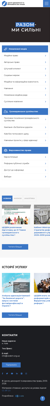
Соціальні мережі (11, 75)
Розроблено (7, 396)
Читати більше (15, 247)
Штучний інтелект (12, 68)
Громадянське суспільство (23, 111)
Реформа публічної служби (16, 163)
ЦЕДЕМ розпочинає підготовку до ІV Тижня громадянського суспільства (14, 231)
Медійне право (11, 55)
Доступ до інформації (14, 170)
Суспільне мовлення (13, 101)
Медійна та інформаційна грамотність (21, 82)
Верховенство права (20, 150)
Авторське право (12, 62)
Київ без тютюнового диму (16, 134)
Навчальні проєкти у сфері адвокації (20, 140)
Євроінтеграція (11, 157)
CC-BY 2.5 (6, 390)
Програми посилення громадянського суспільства (21, 119)
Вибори (7, 176)
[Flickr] (21, 373)
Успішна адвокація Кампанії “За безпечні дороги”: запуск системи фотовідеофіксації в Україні (16, 301)
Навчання (8, 88)
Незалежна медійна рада (15, 95)
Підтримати (11, 365)
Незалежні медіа (18, 49)
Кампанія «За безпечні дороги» (18, 127)
